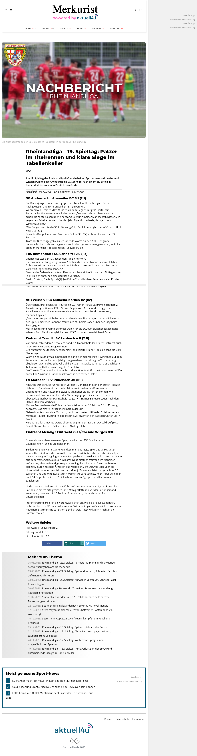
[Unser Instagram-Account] (77, 741)
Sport (47, 28)
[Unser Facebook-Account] (70, 741)
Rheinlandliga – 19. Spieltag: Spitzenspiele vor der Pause (74, 627)
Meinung (116, 28)
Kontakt (108, 719)
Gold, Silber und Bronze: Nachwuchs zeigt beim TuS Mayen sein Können (53, 687)
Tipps (81, 28)
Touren (98, 28)
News (29, 28)
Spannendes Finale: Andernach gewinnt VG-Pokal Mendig (75, 605)
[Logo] (75, 12)
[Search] (135, 9)
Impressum (138, 719)
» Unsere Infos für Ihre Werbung (129, 681)
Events (65, 28)
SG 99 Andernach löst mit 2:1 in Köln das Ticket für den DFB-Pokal (50, 680)
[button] (52, 543)
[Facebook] (6, 10)
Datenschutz (122, 719)
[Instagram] (11, 10)
